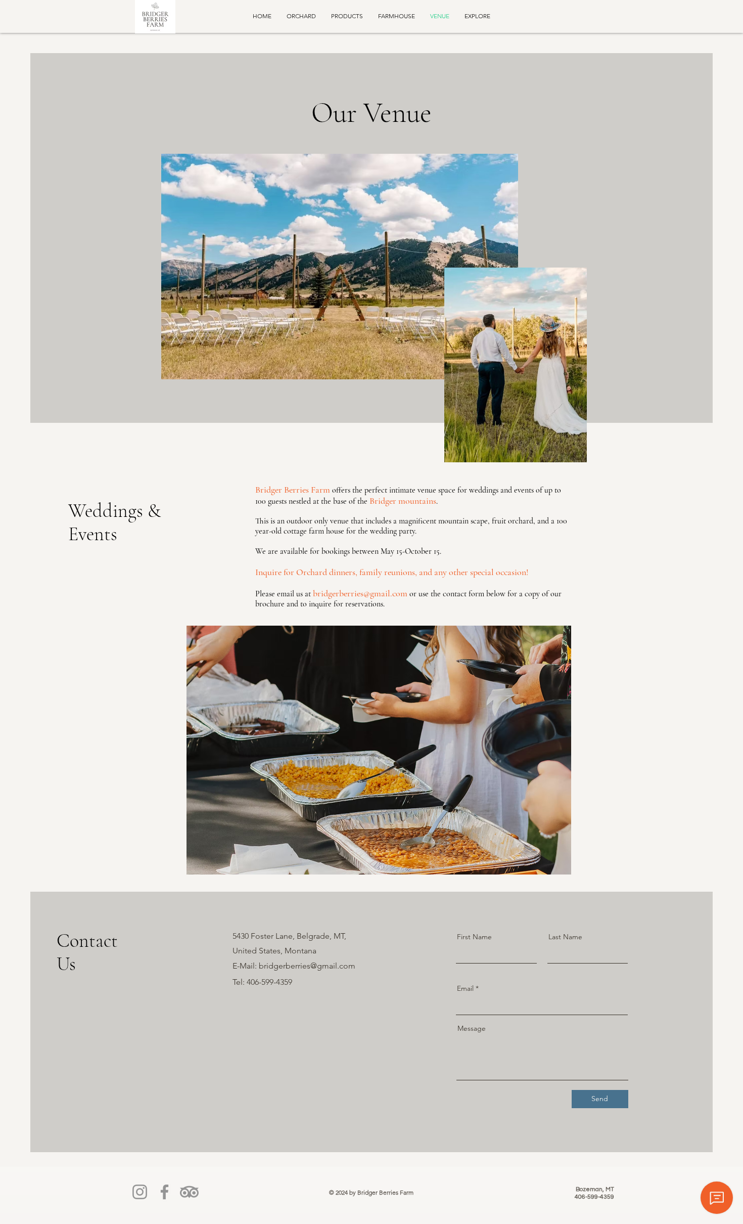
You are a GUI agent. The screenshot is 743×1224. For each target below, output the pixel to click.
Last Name (565, 936)
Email (465, 988)
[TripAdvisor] (189, 1192)
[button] (379, 750)
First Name (474, 936)
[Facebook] (164, 1192)
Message (471, 1028)
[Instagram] (140, 1192)
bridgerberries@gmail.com (360, 593)
